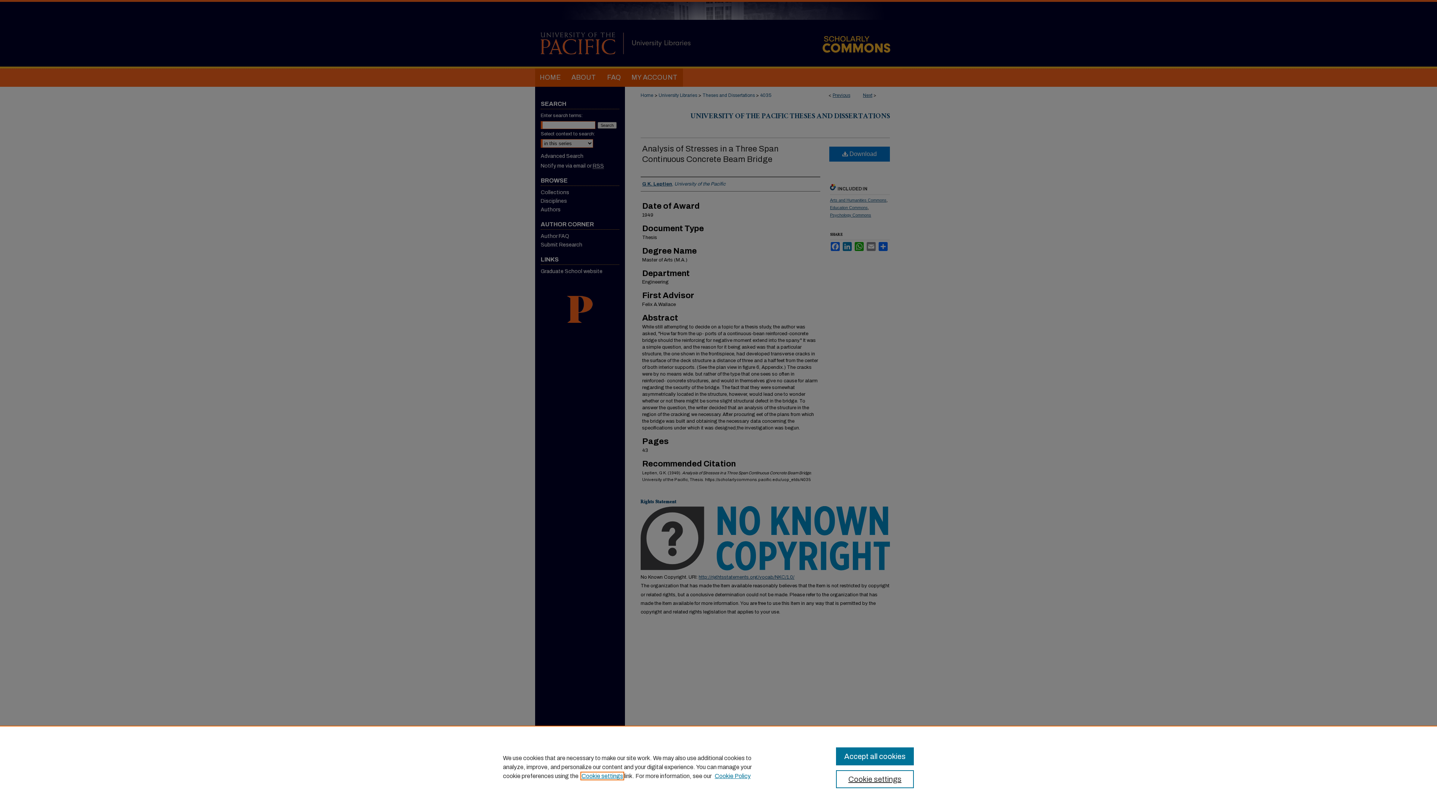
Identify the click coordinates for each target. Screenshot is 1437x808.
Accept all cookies (875, 756)
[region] (718, 767)
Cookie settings (602, 776)
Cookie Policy (733, 776)
